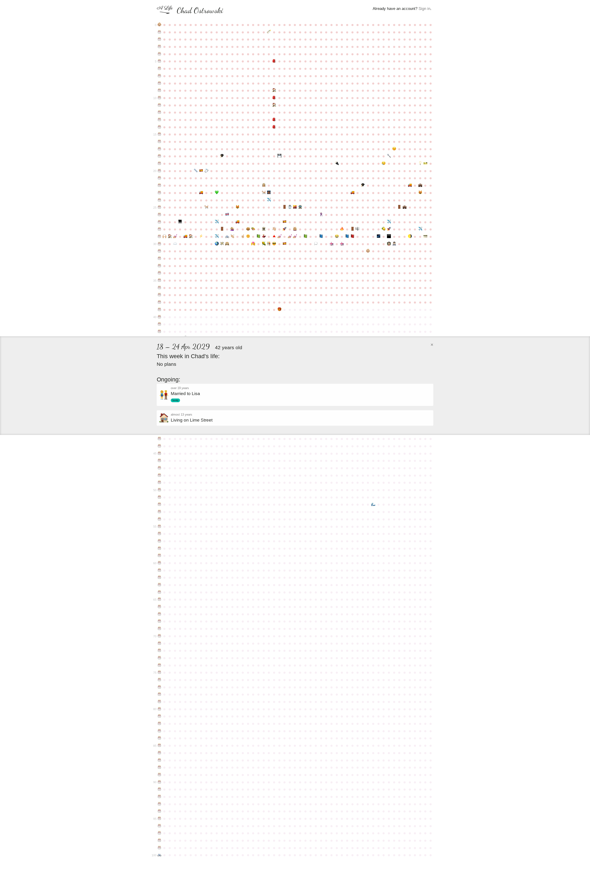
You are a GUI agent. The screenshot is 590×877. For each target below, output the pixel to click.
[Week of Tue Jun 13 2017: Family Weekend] (227, 244)
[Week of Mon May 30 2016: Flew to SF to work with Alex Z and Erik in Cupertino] (216, 236)
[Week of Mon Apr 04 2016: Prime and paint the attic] (175, 236)
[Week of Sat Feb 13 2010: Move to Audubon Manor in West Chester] (410, 185)
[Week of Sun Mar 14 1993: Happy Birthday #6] (159, 68)
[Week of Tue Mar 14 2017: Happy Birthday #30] (159, 244)
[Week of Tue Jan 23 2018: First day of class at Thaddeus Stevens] (394, 244)
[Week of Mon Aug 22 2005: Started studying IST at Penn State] (279, 156)
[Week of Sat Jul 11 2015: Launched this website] (248, 229)
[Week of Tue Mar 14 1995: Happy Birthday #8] (159, 83)
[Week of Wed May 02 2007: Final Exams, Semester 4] (195, 170)
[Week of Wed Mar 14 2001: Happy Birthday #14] (159, 127)
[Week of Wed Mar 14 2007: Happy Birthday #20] (159, 170)
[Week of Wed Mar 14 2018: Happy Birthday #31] (159, 251)
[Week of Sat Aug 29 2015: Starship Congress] (284, 229)
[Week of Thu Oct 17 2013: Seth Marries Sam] (321, 214)
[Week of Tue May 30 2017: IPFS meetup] (216, 244)
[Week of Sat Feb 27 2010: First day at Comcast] (420, 185)
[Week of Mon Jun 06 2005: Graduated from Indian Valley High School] (222, 156)
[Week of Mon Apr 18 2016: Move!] (185, 236)
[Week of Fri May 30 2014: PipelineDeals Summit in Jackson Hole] (216, 222)
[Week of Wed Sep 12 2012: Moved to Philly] (295, 207)
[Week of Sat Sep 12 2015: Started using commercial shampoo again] (295, 229)
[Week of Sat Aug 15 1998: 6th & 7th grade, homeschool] (274, 105)
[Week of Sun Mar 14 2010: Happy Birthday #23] (159, 192)
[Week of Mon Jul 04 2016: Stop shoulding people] (242, 236)
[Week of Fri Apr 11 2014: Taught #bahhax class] (180, 222)
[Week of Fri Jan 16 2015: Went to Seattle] (389, 222)
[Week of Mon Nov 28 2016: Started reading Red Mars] (352, 236)
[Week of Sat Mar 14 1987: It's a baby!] (159, 24)
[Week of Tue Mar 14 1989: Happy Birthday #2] (159, 39)
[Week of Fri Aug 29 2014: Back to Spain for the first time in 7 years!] (284, 222)
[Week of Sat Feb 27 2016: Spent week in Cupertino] (420, 229)
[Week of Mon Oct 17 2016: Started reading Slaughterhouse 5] (321, 236)
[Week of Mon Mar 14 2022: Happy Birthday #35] (159, 280)
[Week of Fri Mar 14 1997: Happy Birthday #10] (159, 97)
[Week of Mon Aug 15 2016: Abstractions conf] (274, 236)
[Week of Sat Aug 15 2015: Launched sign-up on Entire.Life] (274, 229)
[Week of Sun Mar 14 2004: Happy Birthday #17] (159, 149)
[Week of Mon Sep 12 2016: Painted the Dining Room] (295, 236)
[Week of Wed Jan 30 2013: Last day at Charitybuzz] (399, 207)
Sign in (424, 8)
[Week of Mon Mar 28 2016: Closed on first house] (169, 236)
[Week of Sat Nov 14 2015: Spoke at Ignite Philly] (342, 229)
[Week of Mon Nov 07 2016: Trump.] (336, 236)
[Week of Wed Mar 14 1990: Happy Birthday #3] (159, 46)
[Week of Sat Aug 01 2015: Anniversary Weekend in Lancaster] (263, 229)
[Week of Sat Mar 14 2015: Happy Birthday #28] (159, 229)
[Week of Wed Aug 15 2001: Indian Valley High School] (274, 127)
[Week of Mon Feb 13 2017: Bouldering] (410, 236)
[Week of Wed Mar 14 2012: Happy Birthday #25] (159, 207)
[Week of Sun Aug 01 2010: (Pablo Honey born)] (263, 192)
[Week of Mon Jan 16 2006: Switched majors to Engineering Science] (389, 156)
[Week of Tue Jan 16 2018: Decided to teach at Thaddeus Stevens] (389, 244)
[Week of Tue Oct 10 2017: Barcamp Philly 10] (316, 244)
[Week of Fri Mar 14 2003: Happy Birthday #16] (159, 141)
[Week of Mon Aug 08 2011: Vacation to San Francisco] (268, 200)
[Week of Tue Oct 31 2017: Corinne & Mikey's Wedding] (331, 244)
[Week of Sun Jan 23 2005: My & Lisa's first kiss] (394, 149)
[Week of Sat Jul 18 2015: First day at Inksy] (253, 229)
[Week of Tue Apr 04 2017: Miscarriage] (175, 244)
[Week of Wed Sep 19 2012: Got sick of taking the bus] (300, 207)
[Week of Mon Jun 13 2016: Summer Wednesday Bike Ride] (227, 236)
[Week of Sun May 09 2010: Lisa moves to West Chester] (201, 192)
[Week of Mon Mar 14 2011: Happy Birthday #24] (159, 200)
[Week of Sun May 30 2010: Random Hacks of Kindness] (216, 192)
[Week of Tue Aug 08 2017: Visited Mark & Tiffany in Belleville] (268, 244)
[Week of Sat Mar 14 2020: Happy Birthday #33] (159, 265)
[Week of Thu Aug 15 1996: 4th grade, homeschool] (274, 90)
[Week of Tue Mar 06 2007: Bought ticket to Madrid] (425, 163)
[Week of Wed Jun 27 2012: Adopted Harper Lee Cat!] (237, 207)
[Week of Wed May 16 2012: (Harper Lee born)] (206, 207)
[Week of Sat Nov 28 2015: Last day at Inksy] (352, 229)
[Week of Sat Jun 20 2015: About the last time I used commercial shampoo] (232, 229)
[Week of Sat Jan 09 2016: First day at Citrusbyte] (383, 229)
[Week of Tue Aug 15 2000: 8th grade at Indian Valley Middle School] (274, 119)
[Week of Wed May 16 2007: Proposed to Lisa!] (206, 170)
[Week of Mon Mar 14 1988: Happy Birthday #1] (159, 32)
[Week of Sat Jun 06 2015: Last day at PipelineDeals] (222, 229)
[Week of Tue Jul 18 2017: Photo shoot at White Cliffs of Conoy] (253, 244)
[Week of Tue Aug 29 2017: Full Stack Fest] (284, 244)
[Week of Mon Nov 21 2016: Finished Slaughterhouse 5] (347, 236)
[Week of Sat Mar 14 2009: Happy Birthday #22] (159, 185)
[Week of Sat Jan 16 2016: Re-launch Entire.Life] (389, 229)
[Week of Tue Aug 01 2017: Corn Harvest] (263, 244)
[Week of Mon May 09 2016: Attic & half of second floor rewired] (201, 236)
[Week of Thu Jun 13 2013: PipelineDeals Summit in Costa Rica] (227, 214)
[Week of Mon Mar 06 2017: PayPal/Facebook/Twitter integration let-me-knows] (425, 236)
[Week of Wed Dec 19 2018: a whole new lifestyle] (368, 251)
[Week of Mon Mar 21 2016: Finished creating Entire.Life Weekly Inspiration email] (164, 236)
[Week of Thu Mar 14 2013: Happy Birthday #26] (159, 214)
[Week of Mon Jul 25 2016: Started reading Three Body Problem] (258, 236)
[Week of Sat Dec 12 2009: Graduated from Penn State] (363, 185)
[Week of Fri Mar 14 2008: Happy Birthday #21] (159, 178)
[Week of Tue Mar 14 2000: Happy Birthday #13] (159, 119)
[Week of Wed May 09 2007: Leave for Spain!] (201, 170)
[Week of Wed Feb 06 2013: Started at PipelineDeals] (404, 207)
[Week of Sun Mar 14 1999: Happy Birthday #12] (159, 112)
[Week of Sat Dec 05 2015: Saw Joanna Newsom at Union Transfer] (357, 229)
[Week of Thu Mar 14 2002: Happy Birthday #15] (159, 134)
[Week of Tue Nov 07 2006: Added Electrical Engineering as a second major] (336, 163)
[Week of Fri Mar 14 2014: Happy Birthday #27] (159, 222)
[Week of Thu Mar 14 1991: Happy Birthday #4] (159, 54)
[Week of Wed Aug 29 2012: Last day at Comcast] (284, 207)
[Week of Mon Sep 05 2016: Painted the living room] (289, 236)
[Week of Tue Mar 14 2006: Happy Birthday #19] (159, 163)
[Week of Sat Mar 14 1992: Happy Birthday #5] (159, 61)
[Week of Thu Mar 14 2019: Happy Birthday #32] (159, 258)
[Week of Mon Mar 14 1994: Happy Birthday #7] (159, 76)
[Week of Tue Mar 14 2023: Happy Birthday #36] (159, 287)
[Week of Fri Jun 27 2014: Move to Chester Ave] (237, 222)
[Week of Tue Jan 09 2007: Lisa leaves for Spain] (383, 163)
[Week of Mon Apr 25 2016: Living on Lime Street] (190, 236)
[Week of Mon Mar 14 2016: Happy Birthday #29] (159, 236)
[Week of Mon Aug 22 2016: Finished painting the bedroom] (279, 236)
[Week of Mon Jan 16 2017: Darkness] (389, 236)
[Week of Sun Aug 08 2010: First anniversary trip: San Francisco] (268, 192)
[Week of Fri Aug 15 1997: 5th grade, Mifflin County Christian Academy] (274, 97)
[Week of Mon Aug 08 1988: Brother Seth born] (268, 32)
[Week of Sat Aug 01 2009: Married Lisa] (263, 185)
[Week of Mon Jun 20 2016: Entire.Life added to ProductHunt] (232, 236)
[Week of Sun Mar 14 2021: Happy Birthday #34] (159, 273)
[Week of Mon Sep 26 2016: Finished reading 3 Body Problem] (305, 236)
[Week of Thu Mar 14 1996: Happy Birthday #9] (159, 90)
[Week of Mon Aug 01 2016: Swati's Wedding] (263, 236)
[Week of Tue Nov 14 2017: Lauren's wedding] (342, 244)
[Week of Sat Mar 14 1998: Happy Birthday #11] (159, 105)
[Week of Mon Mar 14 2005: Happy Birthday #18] (159, 156)
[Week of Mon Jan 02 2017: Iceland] (378, 236)
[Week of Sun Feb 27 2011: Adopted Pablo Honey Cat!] (420, 192)
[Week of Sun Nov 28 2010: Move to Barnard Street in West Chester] (352, 192)
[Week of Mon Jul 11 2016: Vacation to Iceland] (248, 236)
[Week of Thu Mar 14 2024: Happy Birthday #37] (159, 294)
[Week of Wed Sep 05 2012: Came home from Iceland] (289, 207)
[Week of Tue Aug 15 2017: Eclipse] (274, 244)
